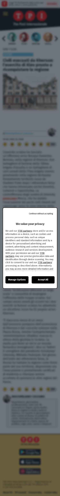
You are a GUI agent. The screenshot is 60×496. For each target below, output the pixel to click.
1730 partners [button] (25, 231)
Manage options (17, 279)
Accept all (43, 279)
